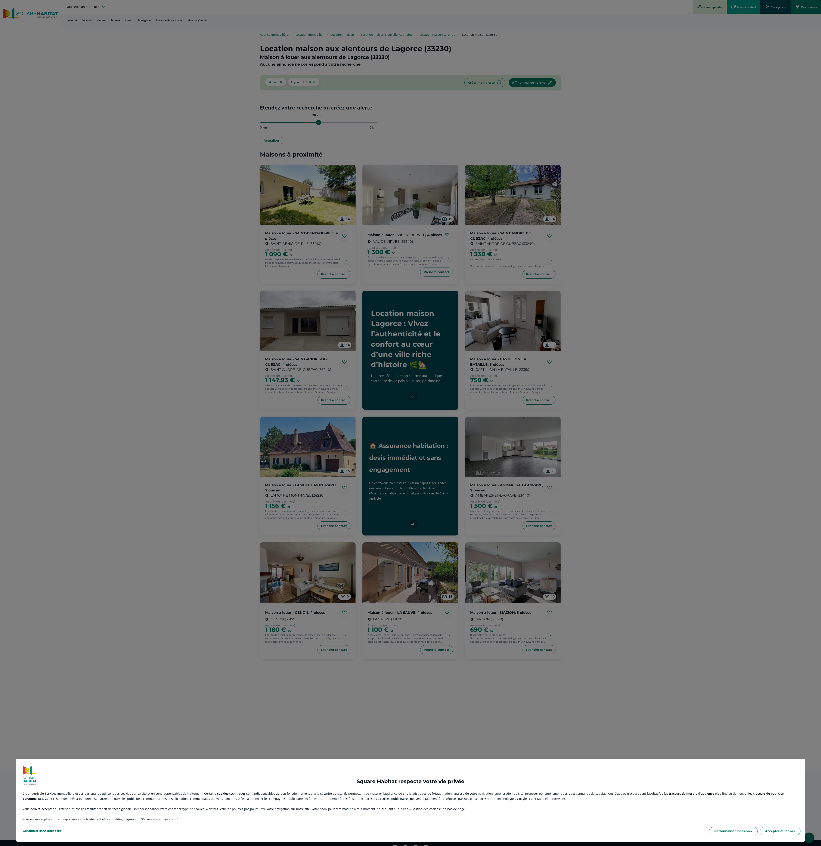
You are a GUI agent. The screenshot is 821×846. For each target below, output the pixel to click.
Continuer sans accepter (42, 831)
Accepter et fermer (780, 831)
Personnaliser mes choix (733, 831)
